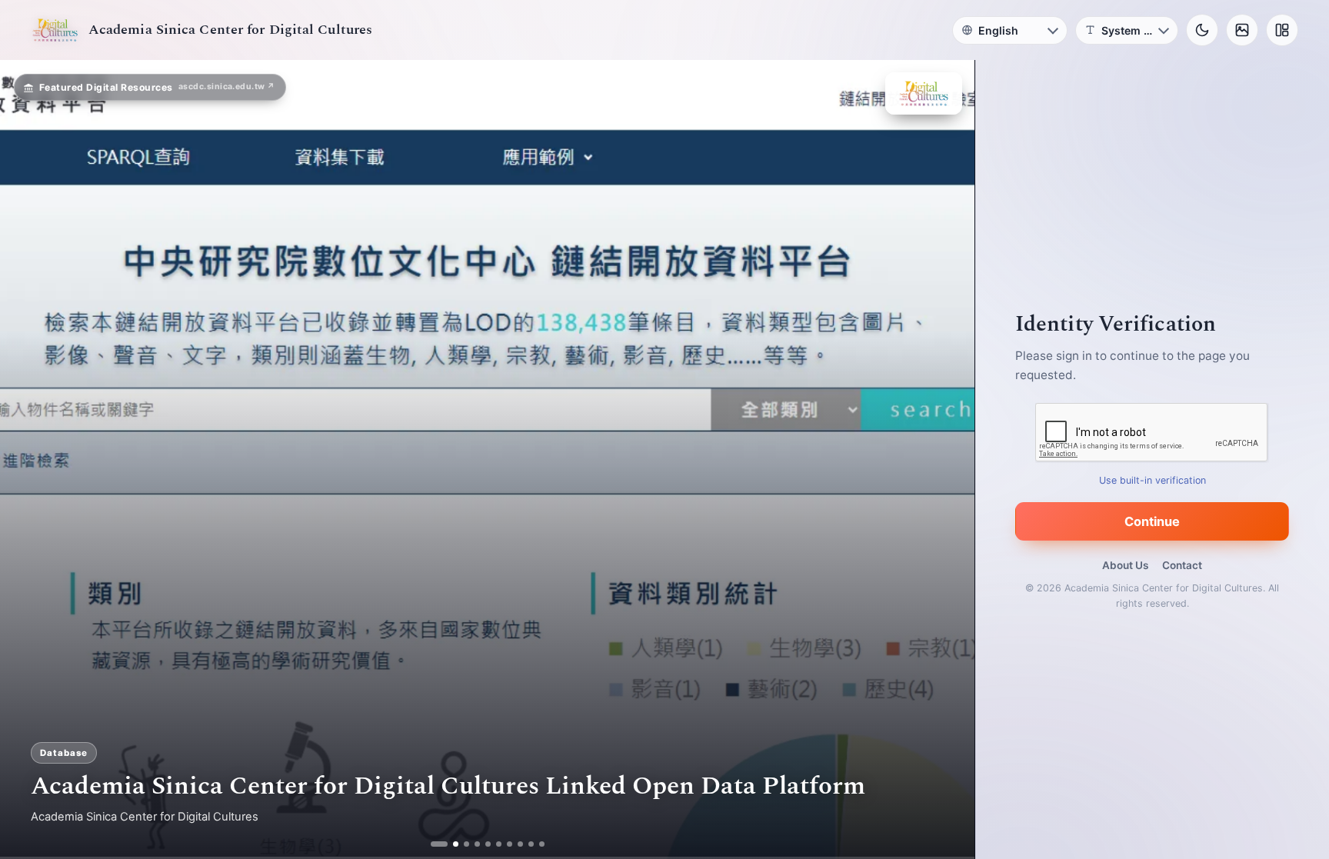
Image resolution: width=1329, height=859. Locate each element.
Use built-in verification (1152, 480)
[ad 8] (520, 844)
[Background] (1242, 30)
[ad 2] (444, 844)
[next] (947, 460)
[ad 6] (498, 844)
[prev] (28, 460)
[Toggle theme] (1202, 30)
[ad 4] (477, 844)
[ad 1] (433, 844)
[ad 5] (488, 844)
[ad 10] (542, 844)
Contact (1182, 565)
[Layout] (1282, 30)
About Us (1125, 565)
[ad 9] (531, 844)
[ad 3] (460, 844)
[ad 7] (509, 844)
